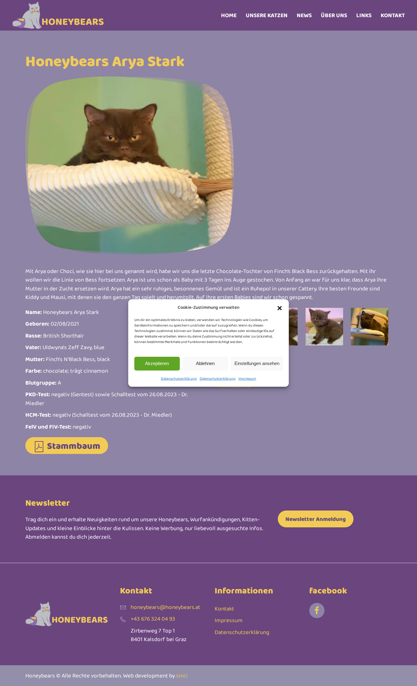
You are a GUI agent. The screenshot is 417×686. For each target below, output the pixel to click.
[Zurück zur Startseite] (58, 15)
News (304, 15)
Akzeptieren (157, 363)
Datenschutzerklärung (179, 378)
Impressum (247, 378)
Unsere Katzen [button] (267, 15)
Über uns (334, 15)
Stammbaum (72, 445)
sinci (182, 675)
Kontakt (393, 15)
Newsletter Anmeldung (315, 519)
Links (364, 15)
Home (229, 15)
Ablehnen (205, 363)
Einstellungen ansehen (256, 363)
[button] (280, 307)
